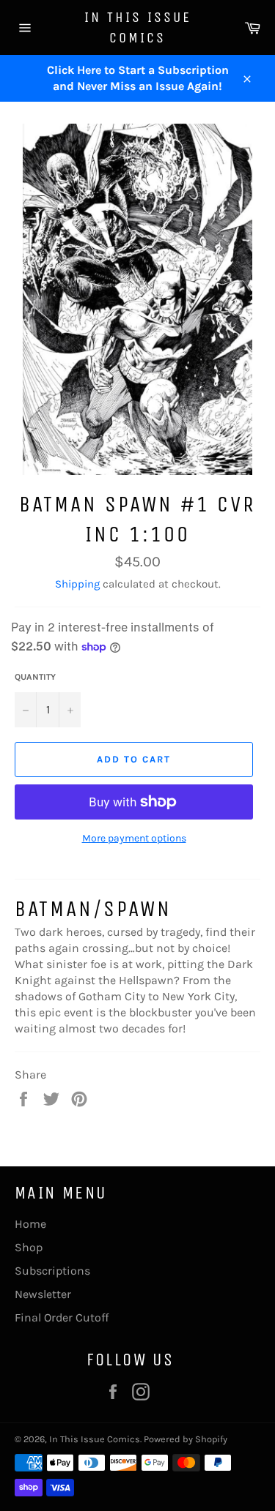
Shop (29, 1247)
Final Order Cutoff (62, 1317)
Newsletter (43, 1294)
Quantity (35, 677)
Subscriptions (52, 1271)
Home (30, 1224)
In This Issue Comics (137, 27)
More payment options (134, 838)
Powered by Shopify (185, 1438)
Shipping (77, 583)
